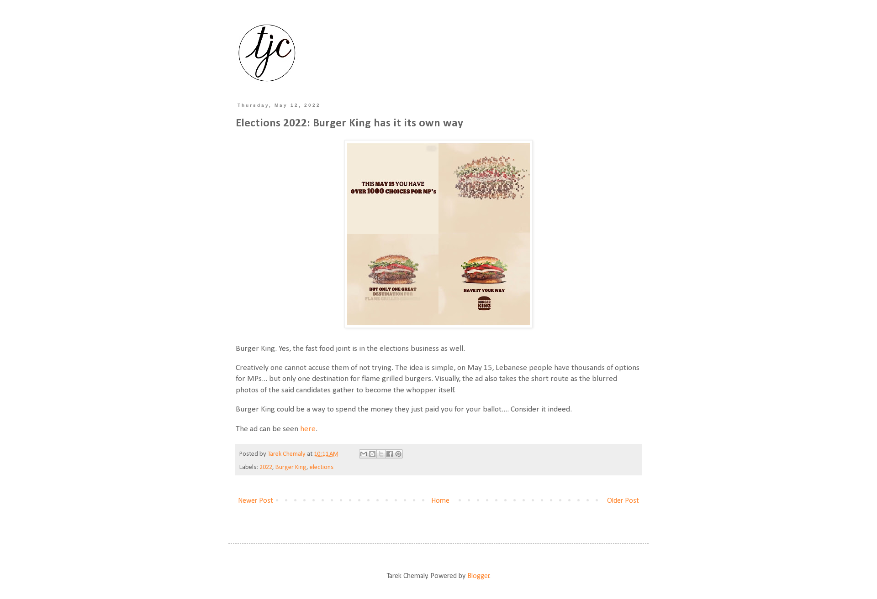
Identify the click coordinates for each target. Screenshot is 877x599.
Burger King (290, 467)
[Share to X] (381, 453)
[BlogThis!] (372, 453)
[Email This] (363, 453)
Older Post (623, 501)
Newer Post (255, 501)
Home (440, 501)
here (308, 429)
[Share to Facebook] (389, 453)
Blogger (478, 576)
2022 (265, 467)
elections (321, 467)
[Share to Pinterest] (398, 453)
